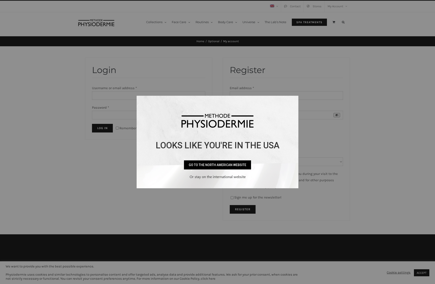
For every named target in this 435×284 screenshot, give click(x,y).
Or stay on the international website (218, 176)
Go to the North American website (217, 165)
